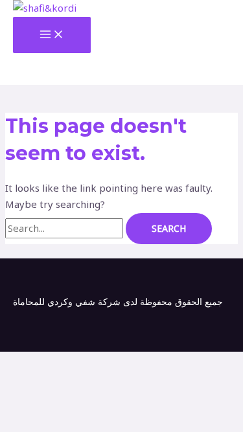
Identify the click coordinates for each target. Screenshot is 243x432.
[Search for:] (65, 228)
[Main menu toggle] (52, 35)
